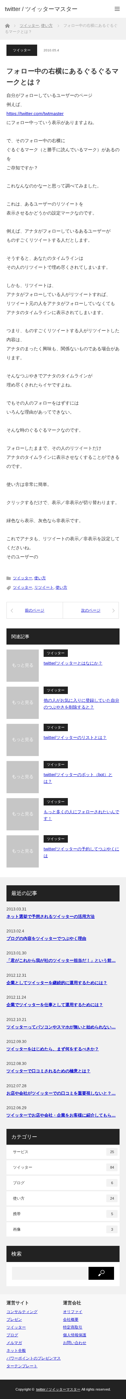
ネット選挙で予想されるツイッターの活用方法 (50, 916)
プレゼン (14, 1319)
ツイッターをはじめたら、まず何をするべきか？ (52, 1049)
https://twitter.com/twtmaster (35, 113)
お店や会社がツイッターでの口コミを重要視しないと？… (61, 1093)
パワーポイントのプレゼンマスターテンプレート (33, 1362)
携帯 (63, 1214)
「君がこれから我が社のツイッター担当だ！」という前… (61, 960)
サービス (63, 1152)
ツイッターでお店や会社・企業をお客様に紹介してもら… (61, 1115)
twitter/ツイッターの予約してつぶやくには (81, 852)
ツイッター (22, 50)
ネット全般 (16, 1350)
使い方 (40, 578)
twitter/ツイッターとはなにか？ (73, 663)
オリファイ (72, 1312)
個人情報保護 (74, 1335)
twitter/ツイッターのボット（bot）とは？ (78, 778)
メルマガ (14, 1343)
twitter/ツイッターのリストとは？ (75, 737)
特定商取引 (72, 1327)
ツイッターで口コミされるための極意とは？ (48, 1070)
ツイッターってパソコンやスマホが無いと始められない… (61, 1027)
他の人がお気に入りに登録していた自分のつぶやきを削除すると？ (81, 704)
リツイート (44, 587)
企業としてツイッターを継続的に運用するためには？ (56, 982)
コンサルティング (21, 1312)
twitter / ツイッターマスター (41, 9)
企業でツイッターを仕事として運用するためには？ (54, 1004)
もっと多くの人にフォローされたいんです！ (81, 815)
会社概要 (71, 1319)
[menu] (117, 9)
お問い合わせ (74, 1343)
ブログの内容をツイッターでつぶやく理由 (46, 938)
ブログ (63, 1183)
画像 (63, 1229)
